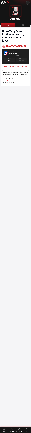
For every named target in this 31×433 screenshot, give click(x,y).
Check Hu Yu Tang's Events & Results (15, 66)
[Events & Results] (23, 25)
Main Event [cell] (13, 53)
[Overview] (8, 25)
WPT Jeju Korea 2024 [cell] (14, 51)
